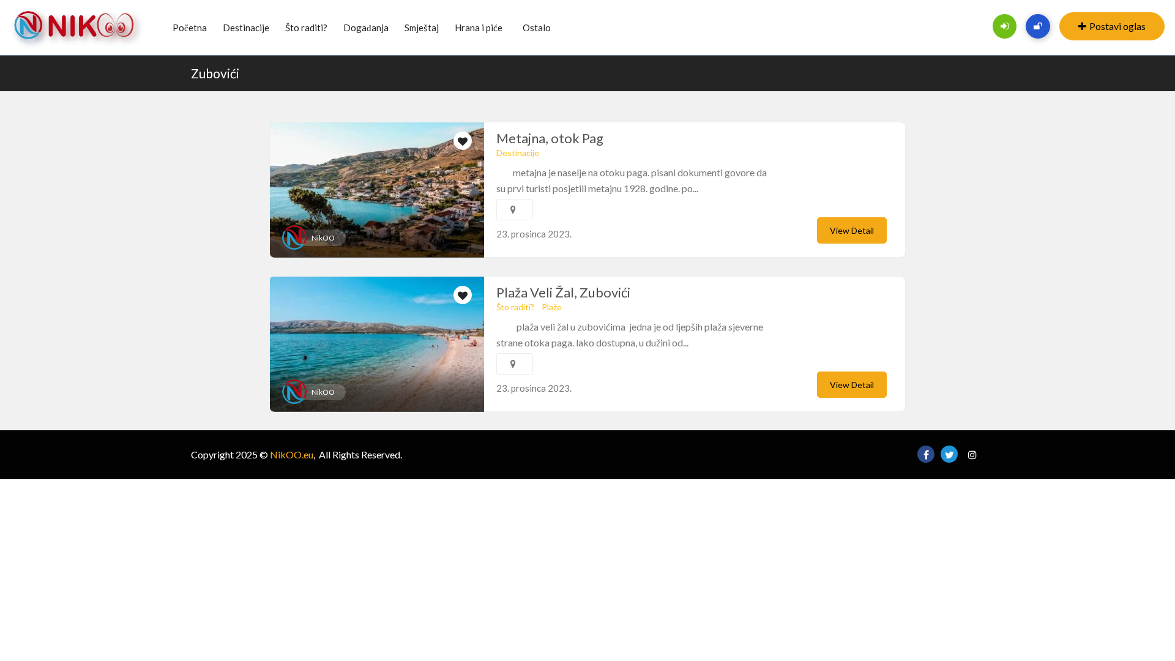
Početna (190, 27)
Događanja (366, 27)
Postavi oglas (1117, 26)
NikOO (323, 237)
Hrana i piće (478, 27)
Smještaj (422, 27)
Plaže (552, 307)
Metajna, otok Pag (549, 138)
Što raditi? (306, 27)
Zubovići (215, 73)
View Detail (852, 230)
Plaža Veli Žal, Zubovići (563, 292)
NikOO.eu (291, 454)
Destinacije (246, 27)
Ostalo (537, 27)
